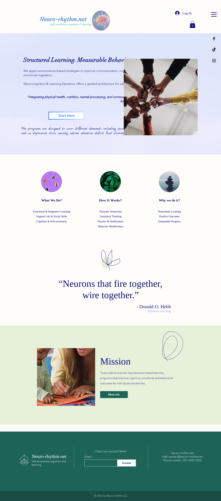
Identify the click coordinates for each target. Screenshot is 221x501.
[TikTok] (214, 49)
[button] (214, 14)
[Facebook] (214, 38)
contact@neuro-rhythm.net (186, 456)
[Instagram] (214, 60)
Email (87, 456)
